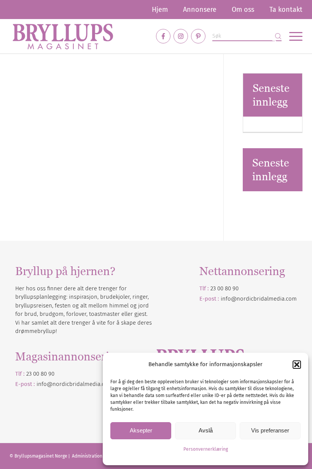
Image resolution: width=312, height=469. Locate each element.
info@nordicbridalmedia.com (259, 298)
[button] (297, 364)
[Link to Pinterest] (198, 36)
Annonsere (199, 9)
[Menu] (292, 36)
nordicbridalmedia (76, 384)
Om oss (243, 9)
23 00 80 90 (224, 288)
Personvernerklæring (205, 449)
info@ (45, 384)
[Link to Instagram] (181, 36)
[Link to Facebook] (163, 36)
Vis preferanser (270, 430)
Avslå (206, 430)
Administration (87, 456)
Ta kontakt (285, 9)
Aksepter (141, 430)
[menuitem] (159, 9)
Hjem (160, 9)
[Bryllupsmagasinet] (63, 36)
